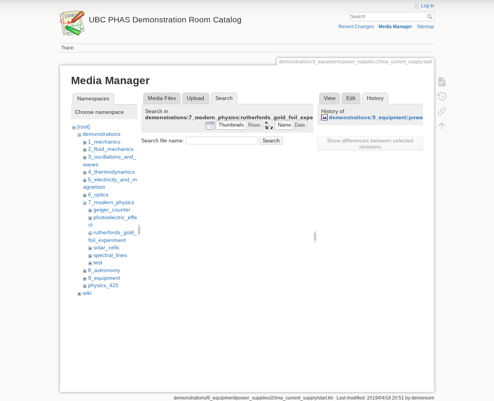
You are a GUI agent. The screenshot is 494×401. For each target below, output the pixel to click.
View (329, 98)
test (97, 262)
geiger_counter (111, 209)
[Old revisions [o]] (442, 96)
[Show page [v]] (442, 81)
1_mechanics (104, 142)
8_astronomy (104, 270)
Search (430, 16)
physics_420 (103, 285)
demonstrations (101, 134)
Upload (195, 98)
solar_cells (106, 247)
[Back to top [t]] (442, 125)
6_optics (98, 194)
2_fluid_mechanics (111, 149)
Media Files (162, 98)
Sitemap (425, 26)
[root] (83, 127)
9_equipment (104, 278)
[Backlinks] (442, 111)
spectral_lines (110, 255)
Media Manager (395, 26)
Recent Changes (356, 26)
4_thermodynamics (111, 172)
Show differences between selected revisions (370, 143)
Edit (350, 98)
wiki (87, 293)
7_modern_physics (111, 202)
